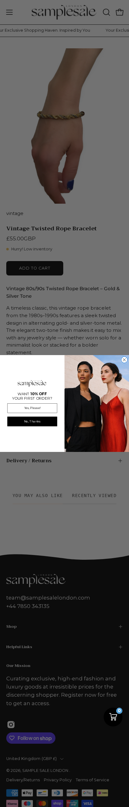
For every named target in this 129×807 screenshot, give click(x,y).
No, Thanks (32, 421)
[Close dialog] (124, 360)
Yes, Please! (32, 408)
